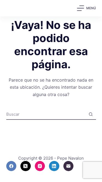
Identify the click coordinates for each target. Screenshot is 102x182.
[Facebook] (11, 166)
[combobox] (46, 114)
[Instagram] (40, 166)
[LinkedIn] (54, 166)
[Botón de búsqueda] (91, 114)
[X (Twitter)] (25, 166)
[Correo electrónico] (68, 166)
